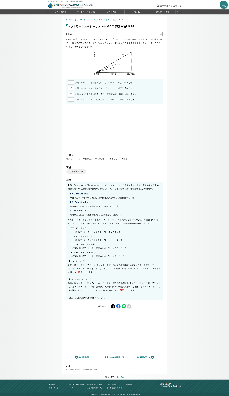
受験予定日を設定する (170, 5)
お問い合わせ (111, 384)
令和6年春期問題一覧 (114, 357)
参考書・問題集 (162, 11)
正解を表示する (76, 171)
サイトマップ (54, 387)
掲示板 (137, 11)
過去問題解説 (60, 11)
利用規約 (52, 384)
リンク (70, 387)
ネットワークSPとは (86, 11)
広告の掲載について (94, 387)
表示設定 (129, 384)
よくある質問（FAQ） (115, 387)
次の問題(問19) (143, 357)
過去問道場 (111, 11)
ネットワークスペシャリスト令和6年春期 (92, 19)
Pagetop (223, 386)
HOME (69, 19)
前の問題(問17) (85, 357)
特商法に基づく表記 (94, 384)
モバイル (120, 376)
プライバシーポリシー (76, 384)
